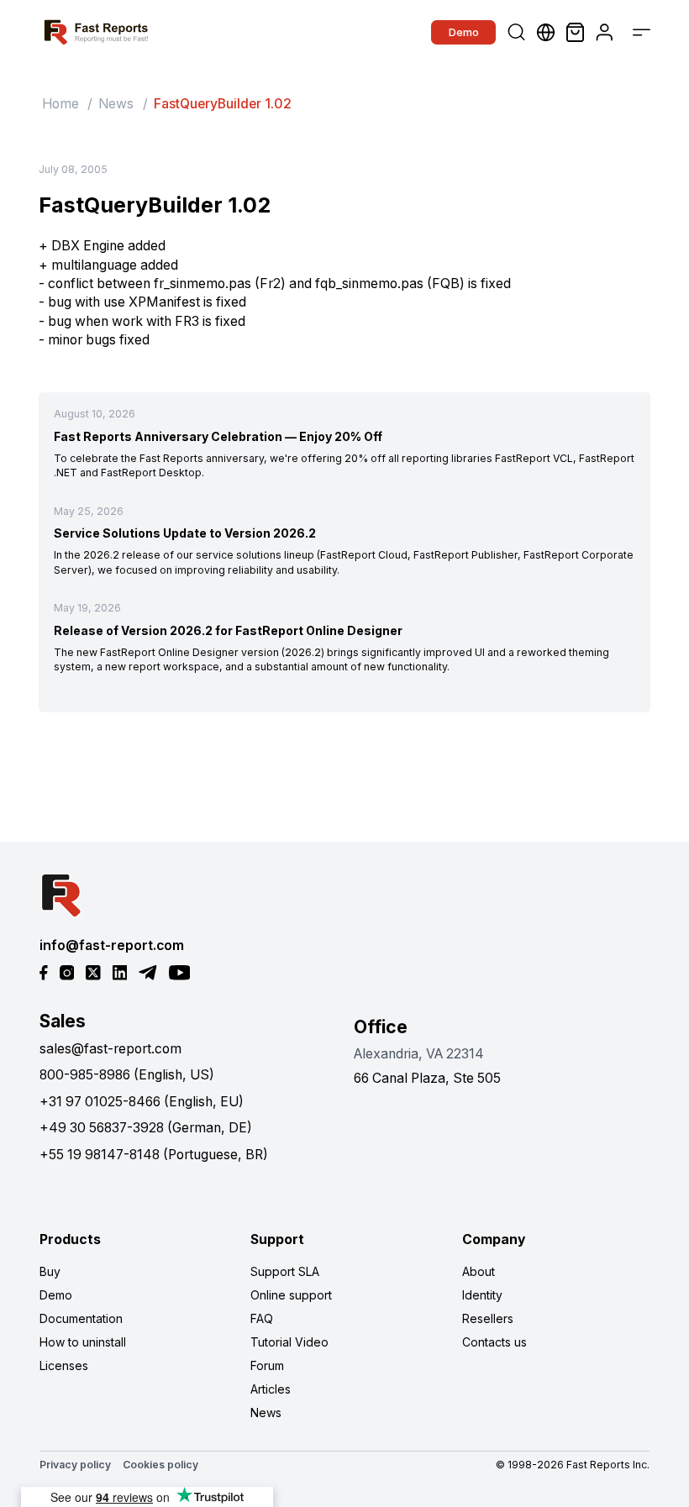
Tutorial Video (289, 1342)
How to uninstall (82, 1342)
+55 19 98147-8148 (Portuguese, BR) (153, 1155)
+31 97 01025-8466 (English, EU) (141, 1102)
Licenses (63, 1365)
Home (60, 104)
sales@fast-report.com (110, 1049)
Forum (267, 1365)
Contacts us (494, 1342)
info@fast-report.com (111, 945)
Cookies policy (160, 1464)
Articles (270, 1389)
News (116, 104)
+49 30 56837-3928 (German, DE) (145, 1128)
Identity (482, 1295)
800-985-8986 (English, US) (126, 1075)
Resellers (487, 1318)
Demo (464, 32)
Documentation (81, 1318)
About (478, 1271)
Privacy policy (75, 1464)
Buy (49, 1271)
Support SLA (284, 1271)
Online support (291, 1295)
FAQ (261, 1318)
